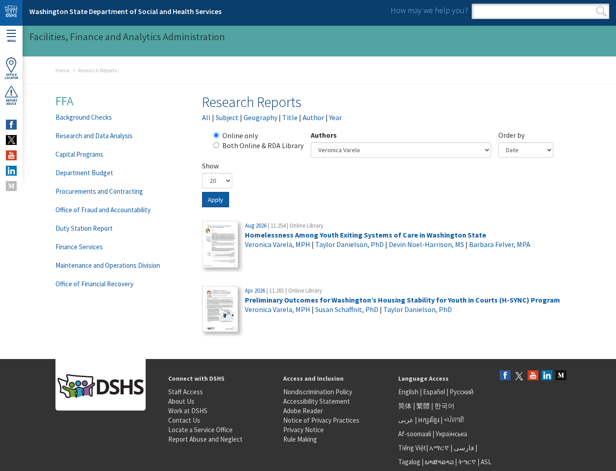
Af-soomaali (414, 433)
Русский (461, 391)
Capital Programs (79, 154)
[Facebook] (505, 376)
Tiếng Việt (412, 447)
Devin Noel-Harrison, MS (426, 244)
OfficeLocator (11, 76)
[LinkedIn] (547, 376)
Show (210, 165)
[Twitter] (519, 376)
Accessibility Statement (316, 401)
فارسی (463, 447)
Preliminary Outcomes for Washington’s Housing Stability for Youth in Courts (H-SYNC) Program (402, 299)
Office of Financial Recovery (94, 284)
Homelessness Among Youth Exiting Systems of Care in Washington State (365, 234)
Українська (451, 433)
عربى (406, 419)
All (206, 117)
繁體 (423, 405)
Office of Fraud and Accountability (103, 209)
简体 (405, 405)
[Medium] (561, 376)
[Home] (11, 13)
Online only (240, 135)
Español (434, 391)
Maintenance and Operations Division (107, 265)
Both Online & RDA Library (262, 145)
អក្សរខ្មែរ (428, 419)
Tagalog (409, 461)
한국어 (444, 405)
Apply (215, 200)
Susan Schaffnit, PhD (346, 309)
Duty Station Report (84, 228)
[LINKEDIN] (11, 170)
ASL (486, 461)
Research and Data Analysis (94, 135)
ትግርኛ (467, 461)
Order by (511, 135)
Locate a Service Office (200, 429)
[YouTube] (533, 376)
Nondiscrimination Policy (317, 391)
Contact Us (184, 420)
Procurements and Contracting (99, 191)
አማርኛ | (440, 447)
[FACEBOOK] (11, 124)
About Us (181, 401)
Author (313, 117)
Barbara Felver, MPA (499, 244)
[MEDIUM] (11, 186)
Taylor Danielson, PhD (349, 244)
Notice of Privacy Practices (321, 420)
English (409, 391)
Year (335, 117)
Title (290, 117)
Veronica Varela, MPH (277, 244)
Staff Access (185, 391)
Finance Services (79, 246)
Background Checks (83, 117)
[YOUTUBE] (11, 155)
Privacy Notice (303, 429)
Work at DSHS (187, 410)
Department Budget (84, 172)
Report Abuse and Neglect (205, 439)
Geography (260, 117)
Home (62, 70)
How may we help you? (429, 10)
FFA (64, 100)
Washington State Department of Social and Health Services (125, 11)
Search (601, 11)
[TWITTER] (11, 140)
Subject (227, 117)
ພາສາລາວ (439, 461)
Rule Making (300, 439)
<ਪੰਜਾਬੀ (454, 419)
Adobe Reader (303, 410)
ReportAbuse (11, 102)
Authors (324, 135)
